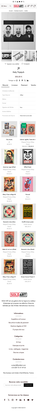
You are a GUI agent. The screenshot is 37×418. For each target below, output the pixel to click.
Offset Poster (27, 167)
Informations (18, 313)
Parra (27, 197)
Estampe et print (18, 11)
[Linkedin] (17, 1)
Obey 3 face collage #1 (9, 277)
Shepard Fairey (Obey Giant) (27, 143)
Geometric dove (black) (27, 249)
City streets (9, 139)
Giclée (26, 11)
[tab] (5, 85)
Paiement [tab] (24, 85)
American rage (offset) (9, 167)
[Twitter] (23, 1)
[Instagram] (13, 1)
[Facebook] (15, 1)
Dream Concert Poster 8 (28, 277)
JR (19, 68)
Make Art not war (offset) (9, 249)
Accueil (11, 11)
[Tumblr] (24, 400)
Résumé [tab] (5, 85)
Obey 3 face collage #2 (9, 194)
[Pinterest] (16, 400)
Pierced (28, 194)
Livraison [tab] (15, 85)
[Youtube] (19, 1)
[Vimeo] (21, 1)
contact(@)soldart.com (18, 365)
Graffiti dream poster (28, 222)
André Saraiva (28, 224)
